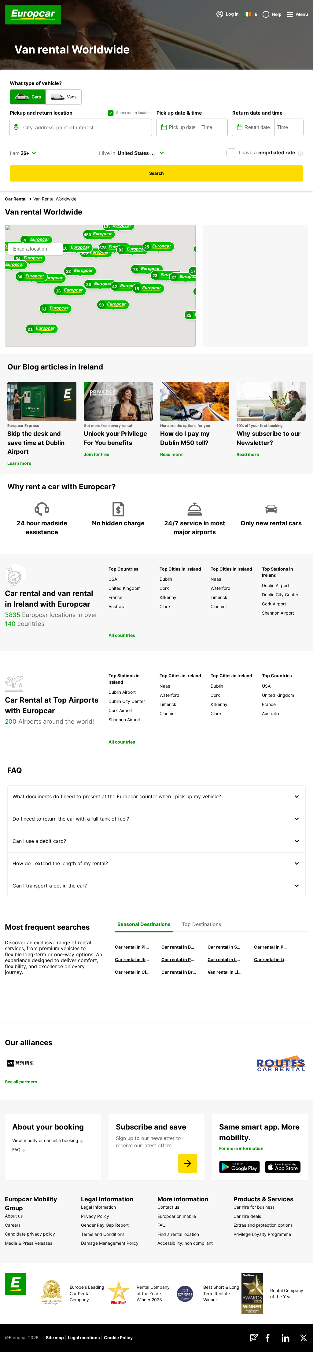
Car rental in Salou (225, 947)
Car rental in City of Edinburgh (132, 972)
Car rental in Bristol (178, 972)
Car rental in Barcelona (178, 947)
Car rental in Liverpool (271, 959)
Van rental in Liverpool (225, 972)
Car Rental (16, 198)
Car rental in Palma (271, 947)
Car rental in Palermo (178, 959)
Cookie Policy (118, 1337)
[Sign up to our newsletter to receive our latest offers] (187, 1163)
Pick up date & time (179, 113)
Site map (55, 1337)
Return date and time (257, 113)
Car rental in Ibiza (132, 959)
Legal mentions (84, 1337)
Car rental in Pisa (132, 947)
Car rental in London (225, 959)
